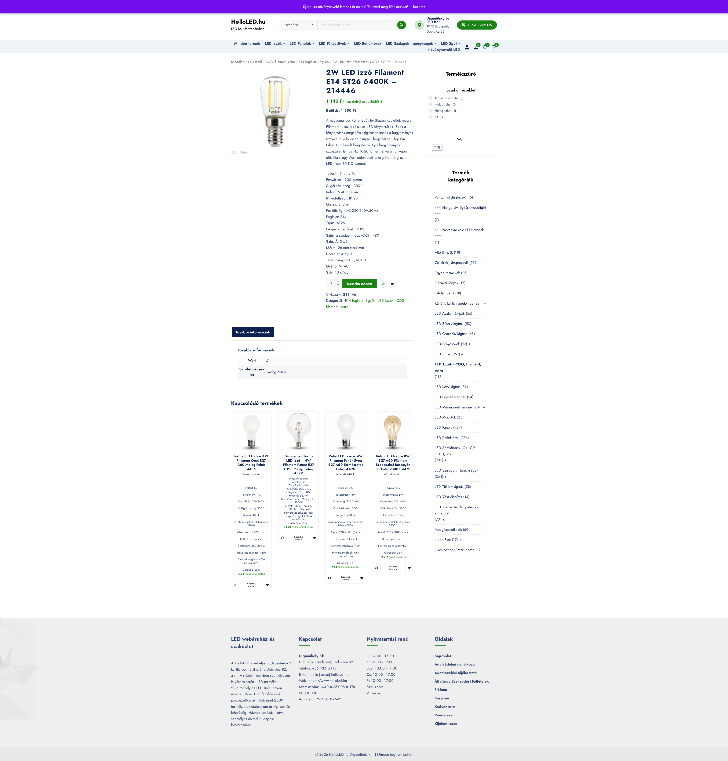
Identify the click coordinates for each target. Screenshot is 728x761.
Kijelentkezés (446, 723)
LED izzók (273, 43)
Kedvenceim (445, 706)
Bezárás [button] (419, 6)
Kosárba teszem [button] (251, 585)
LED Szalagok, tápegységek (409, 43)
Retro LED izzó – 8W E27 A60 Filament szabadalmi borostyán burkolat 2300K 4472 (393, 462)
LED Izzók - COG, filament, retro (271, 61)
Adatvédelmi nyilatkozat (455, 664)
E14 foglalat (307, 61)
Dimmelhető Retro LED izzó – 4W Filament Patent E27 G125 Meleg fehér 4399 (298, 465)
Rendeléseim (446, 715)
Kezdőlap (238, 61)
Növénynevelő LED (444, 49)
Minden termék (247, 43)
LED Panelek (300, 43)
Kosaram (442, 698)
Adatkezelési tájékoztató (456, 672)
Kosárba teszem (359, 283)
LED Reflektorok (367, 43)
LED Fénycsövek (332, 43)
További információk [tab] (252, 332)
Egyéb (324, 61)
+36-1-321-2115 (479, 25)
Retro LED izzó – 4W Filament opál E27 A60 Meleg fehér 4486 (251, 462)
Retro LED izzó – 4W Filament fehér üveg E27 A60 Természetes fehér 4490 (345, 462)
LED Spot (449, 43)
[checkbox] (437, 148)
